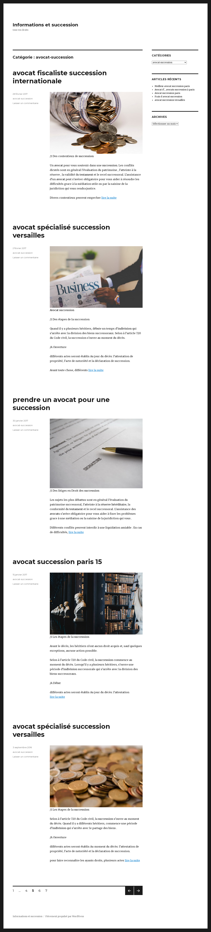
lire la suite (109, 197)
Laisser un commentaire (25, 103)
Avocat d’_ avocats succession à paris (175, 89)
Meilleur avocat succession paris (172, 86)
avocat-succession (23, 98)
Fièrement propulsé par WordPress (64, 916)
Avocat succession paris (167, 93)
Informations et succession (45, 25)
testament (86, 174)
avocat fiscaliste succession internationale (60, 77)
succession (86, 156)
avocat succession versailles (170, 100)
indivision (125, 328)
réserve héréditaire (113, 504)
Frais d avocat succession (168, 96)
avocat (58, 165)
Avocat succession (62, 310)
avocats (55, 513)
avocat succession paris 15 (57, 562)
